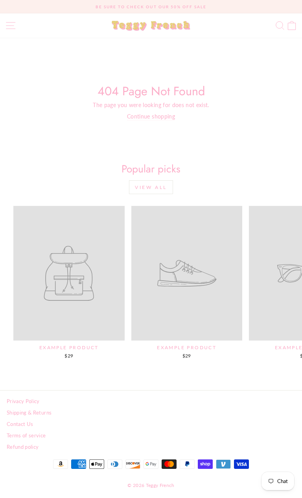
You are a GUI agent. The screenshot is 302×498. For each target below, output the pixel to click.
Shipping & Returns (29, 412)
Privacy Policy (23, 401)
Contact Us (20, 424)
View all (151, 187)
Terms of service (26, 435)
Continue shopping (151, 116)
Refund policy (23, 447)
